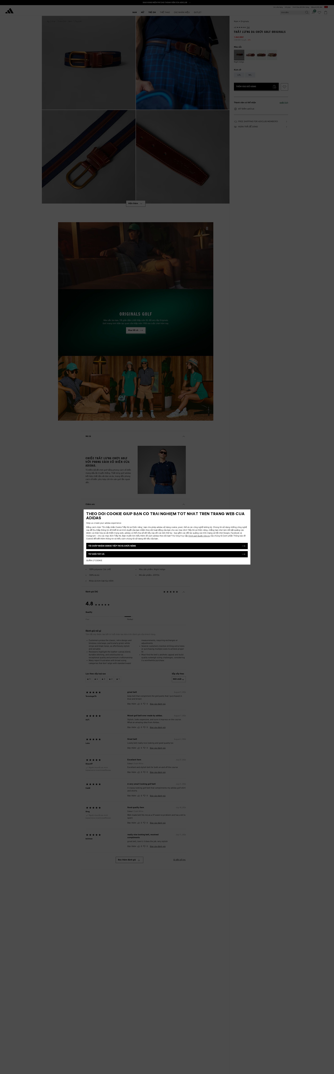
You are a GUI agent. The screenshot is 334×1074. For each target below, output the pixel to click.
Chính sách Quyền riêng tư (199, 536)
